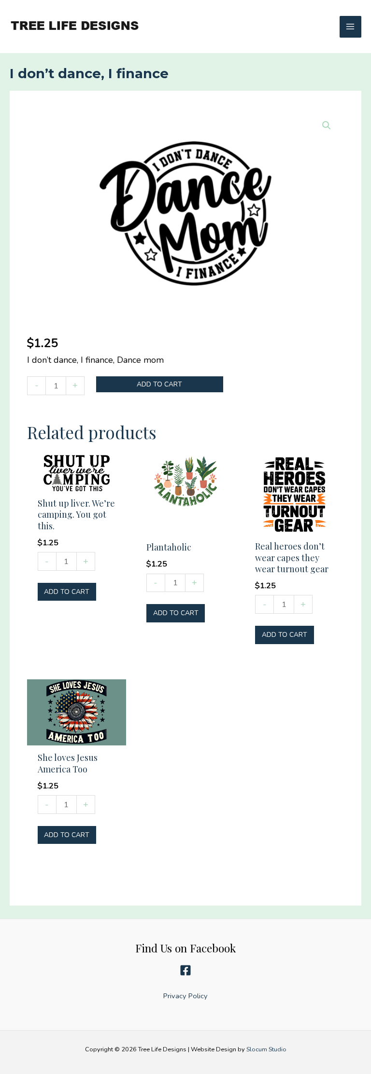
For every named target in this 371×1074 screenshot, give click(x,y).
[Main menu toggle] (350, 27)
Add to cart (159, 384)
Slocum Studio (266, 1049)
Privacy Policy (185, 996)
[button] (326, 125)
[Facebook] (185, 970)
